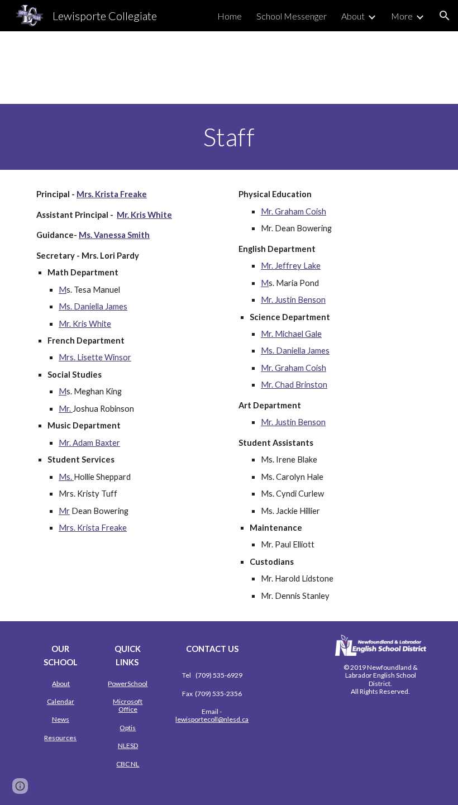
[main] (228, 136)
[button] (444, 15)
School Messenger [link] (291, 16)
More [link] (402, 16)
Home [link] (229, 16)
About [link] (353, 16)
